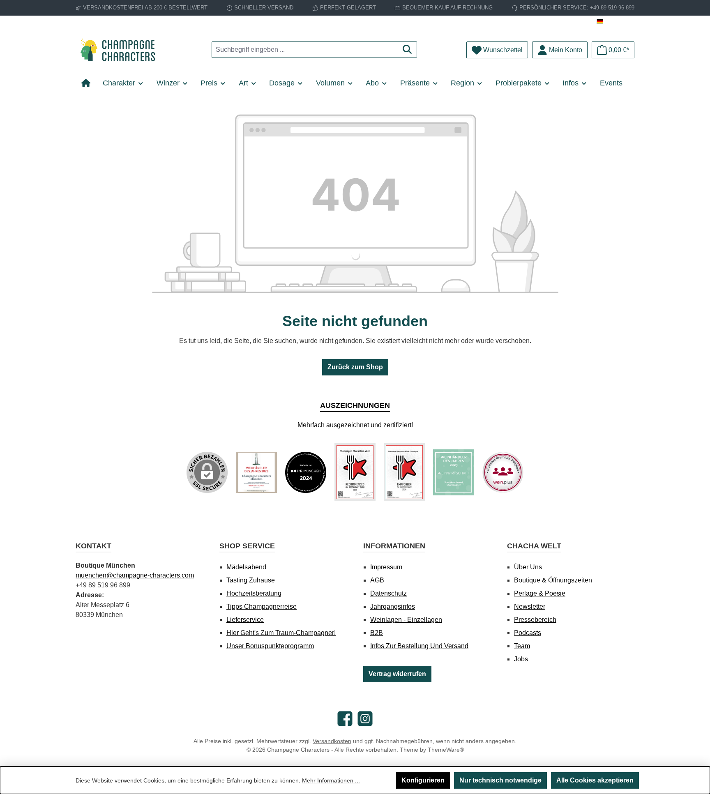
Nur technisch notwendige (500, 780)
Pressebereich (535, 619)
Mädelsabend (246, 567)
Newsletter (529, 606)
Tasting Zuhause (250, 580)
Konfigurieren (423, 780)
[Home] (89, 82)
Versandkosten (332, 741)
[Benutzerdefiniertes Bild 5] (453, 472)
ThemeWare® (446, 749)
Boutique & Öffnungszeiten (553, 580)
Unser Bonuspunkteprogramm (270, 645)
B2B (376, 632)
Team (522, 645)
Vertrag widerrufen (397, 673)
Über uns (528, 567)
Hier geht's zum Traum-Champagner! (281, 632)
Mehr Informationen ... (331, 780)
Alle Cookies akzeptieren (595, 780)
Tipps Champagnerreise (261, 606)
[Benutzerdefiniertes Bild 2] (305, 472)
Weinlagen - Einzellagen (406, 619)
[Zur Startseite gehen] (121, 50)
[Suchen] (407, 49)
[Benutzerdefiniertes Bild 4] (404, 472)
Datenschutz (388, 593)
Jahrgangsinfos (392, 606)
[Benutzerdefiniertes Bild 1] (256, 472)
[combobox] (305, 49)
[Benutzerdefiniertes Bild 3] (355, 472)
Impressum (386, 567)
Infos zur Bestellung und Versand (419, 645)
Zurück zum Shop (355, 367)
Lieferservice (245, 619)
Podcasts (527, 632)
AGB (377, 580)
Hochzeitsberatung (253, 593)
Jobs (521, 659)
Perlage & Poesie (539, 593)
